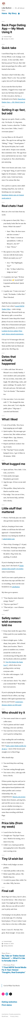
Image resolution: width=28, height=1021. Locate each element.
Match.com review (19, 797)
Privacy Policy (14, 1016)
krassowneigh (8, 36)
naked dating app (9, 539)
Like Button (6, 8)
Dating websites (8, 946)
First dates (7, 1005)
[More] (19, 14)
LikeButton (16, 587)
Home (4, 13)
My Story (12, 13)
